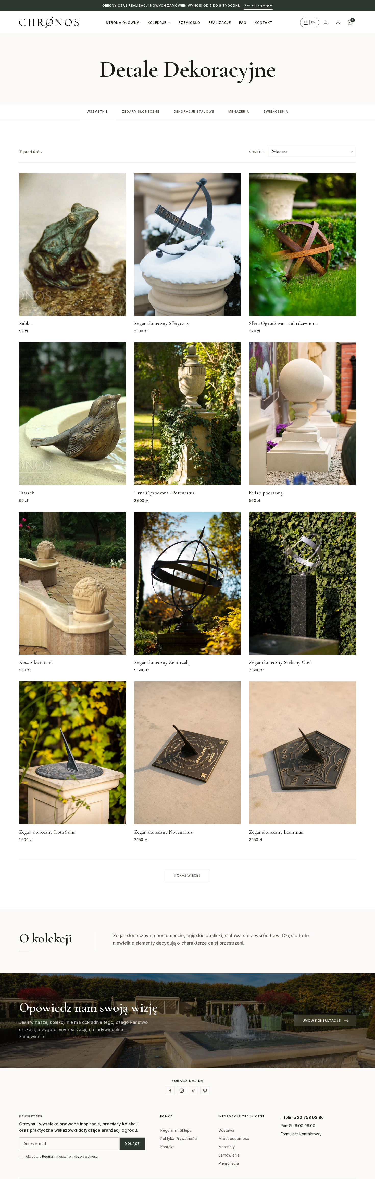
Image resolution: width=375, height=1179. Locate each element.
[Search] (325, 22)
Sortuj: (257, 152)
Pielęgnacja (228, 1163)
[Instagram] (181, 1090)
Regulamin (50, 1156)
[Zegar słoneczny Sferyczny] (187, 253)
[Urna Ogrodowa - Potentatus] (187, 423)
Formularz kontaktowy (301, 1133)
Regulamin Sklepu (176, 1130)
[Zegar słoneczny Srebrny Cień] (302, 592)
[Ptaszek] (72, 423)
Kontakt (167, 1147)
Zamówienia (229, 1155)
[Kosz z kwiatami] (72, 592)
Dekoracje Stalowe (194, 111)
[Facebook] (170, 1090)
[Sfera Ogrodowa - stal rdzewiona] (302, 253)
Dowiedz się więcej (258, 5)
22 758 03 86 (310, 1117)
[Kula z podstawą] (302, 423)
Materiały (226, 1147)
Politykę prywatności (82, 1156)
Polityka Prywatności (178, 1138)
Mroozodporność (233, 1138)
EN (313, 22)
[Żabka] (72, 253)
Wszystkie (97, 111)
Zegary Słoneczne (140, 111)
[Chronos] (49, 22)
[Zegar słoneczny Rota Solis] (72, 762)
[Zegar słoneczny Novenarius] (187, 762)
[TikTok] (193, 1090)
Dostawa (226, 1130)
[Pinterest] (204, 1090)
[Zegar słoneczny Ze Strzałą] (187, 592)
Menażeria (238, 111)
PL (306, 22)
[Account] (338, 22)
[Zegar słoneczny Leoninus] (302, 762)
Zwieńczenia (276, 111)
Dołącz (132, 1144)
